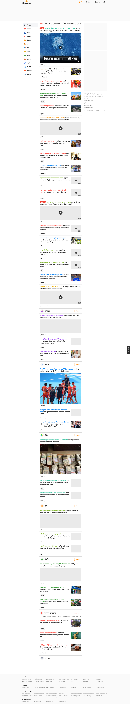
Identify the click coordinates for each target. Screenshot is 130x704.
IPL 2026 (72, 681)
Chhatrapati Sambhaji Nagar (39, 687)
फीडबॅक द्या (128, 349)
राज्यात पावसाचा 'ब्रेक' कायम (100, 695)
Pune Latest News (62, 687)
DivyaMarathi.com (88, 105)
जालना (42, 89)
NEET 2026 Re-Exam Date (27, 681)
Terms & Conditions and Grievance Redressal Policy (93, 94)
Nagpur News (73, 687)
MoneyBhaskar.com (88, 107)
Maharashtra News (25, 687)
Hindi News (61, 682)
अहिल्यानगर (54, 616)
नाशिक (42, 233)
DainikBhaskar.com (88, 100)
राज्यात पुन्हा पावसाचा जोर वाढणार (63, 695)
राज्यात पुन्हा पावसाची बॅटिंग (87, 696)
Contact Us (86, 96)
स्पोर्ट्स (42, 173)
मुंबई (42, 113)
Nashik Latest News (87, 687)
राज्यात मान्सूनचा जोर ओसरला (75, 695)
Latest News (36, 682)
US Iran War (24, 677)
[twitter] (76, 65)
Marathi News (49, 681)
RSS (90, 96)
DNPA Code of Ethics (97, 112)
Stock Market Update (75, 677)
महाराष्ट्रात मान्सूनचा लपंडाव (63, 696)
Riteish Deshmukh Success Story (64, 679)
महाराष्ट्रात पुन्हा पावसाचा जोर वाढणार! (51, 695)
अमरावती (49, 616)
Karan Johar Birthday (26, 682)
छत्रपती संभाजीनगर (66, 616)
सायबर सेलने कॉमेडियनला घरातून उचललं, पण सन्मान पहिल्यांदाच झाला (101, 693)
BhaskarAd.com (87, 109)
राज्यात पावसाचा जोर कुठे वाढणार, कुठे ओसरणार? (52, 696)
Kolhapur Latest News (100, 687)
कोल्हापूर (59, 616)
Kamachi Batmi (86, 679)
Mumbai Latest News (50, 687)
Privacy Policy (100, 96)
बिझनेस (42, 101)
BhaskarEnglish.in (88, 103)
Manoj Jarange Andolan (26, 679)
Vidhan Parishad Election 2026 (64, 677)
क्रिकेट (42, 246)
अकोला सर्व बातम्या (76, 613)
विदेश (42, 64)
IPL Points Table (62, 681)
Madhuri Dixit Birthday (50, 682)
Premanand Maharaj (99, 681)
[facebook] (73, 65)
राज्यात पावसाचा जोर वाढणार (75, 696)
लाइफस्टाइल (43, 305)
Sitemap (93, 93)
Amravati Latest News (26, 689)
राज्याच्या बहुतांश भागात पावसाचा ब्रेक (27, 696)
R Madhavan (85, 681)
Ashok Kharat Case (74, 679)
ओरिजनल (43, 77)
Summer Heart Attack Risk (39, 681)
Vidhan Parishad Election (100, 677)
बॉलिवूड (42, 334)
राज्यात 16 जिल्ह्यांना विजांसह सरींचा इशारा (27, 695)
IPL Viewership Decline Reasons (52, 677)
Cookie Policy (94, 96)
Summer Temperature (38, 679)
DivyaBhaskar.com (88, 102)
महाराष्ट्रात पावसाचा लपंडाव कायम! (39, 693)
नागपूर (77, 616)
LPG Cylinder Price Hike (38, 677)
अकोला (44, 616)
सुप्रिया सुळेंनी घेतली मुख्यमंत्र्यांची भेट (76, 693)
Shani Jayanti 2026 (50, 679)
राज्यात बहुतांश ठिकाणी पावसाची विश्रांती (52, 693)
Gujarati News (73, 682)
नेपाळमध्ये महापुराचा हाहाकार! (26, 693)
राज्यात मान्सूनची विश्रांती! (87, 695)
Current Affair (98, 679)
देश (41, 186)
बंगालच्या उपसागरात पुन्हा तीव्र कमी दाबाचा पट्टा (40, 696)
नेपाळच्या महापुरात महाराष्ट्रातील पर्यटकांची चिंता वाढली (89, 693)
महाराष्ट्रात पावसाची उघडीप (38, 695)
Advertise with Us (87, 93)
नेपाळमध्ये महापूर (61, 693)
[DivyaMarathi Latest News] (26, 3)
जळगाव (73, 616)
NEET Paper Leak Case (87, 677)
